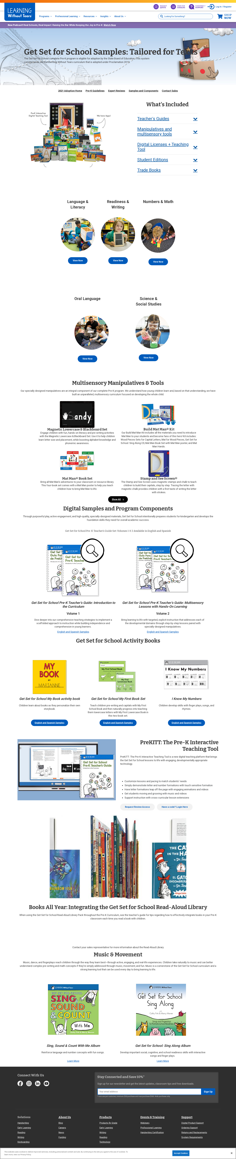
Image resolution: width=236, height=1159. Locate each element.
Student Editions (152, 159)
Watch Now (110, 25)
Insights (104, 16)
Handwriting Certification (152, 1132)
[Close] (232, 1153)
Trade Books (149, 170)
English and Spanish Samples (73, 632)
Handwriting (23, 1123)
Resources (89, 16)
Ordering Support (189, 1127)
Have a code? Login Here (175, 807)
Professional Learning (66, 16)
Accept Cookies (181, 1153)
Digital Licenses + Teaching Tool (163, 147)
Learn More (73, 1061)
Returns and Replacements (194, 1132)
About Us (118, 16)
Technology (104, 1142)
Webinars (144, 1123)
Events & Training (152, 1117)
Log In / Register (224, 6)
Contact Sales (170, 90)
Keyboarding (23, 1142)
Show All (116, 499)
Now (228, 16)
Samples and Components (143, 90)
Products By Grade (108, 1123)
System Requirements (192, 1137)
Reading (21, 1132)
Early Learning (24, 1127)
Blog (60, 1123)
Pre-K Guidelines (95, 90)
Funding (62, 1137)
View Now (78, 260)
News (61, 1132)
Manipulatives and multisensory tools (154, 131)
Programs (44, 16)
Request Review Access (137, 807)
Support (186, 1117)
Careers (62, 1127)
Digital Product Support (192, 1123)
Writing (20, 1137)
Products (105, 1117)
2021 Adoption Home (70, 90)
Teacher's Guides (153, 118)
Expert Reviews (116, 90)
